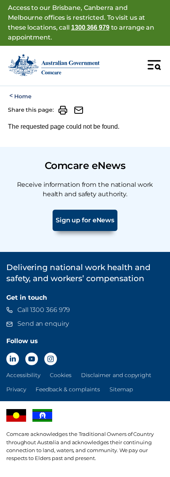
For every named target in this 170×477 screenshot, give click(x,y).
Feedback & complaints (68, 389)
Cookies (61, 375)
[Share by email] (78, 110)
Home (22, 96)
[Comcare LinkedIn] (12, 359)
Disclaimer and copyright (116, 375)
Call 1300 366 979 (43, 310)
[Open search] (154, 65)
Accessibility (23, 375)
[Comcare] (54, 65)
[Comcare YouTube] (31, 359)
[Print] (63, 110)
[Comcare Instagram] (50, 359)
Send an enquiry (43, 323)
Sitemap (121, 389)
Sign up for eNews (85, 220)
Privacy (16, 389)
